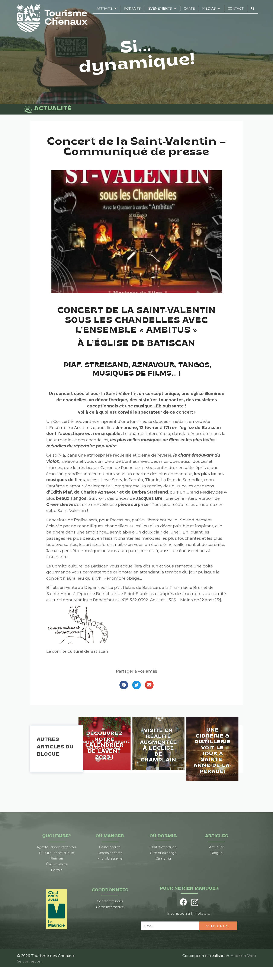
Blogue (216, 853)
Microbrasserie (109, 858)
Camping (163, 858)
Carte (189, 8)
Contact (236, 8)
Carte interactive (110, 907)
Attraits (104, 8)
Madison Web (243, 955)
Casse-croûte (110, 847)
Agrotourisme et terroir (56, 847)
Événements (56, 864)
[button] (123, 685)
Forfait (56, 870)
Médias (209, 8)
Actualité (216, 847)
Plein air (56, 858)
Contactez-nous (110, 901)
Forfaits (132, 8)
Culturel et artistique (56, 853)
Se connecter (29, 961)
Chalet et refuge (163, 847)
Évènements (160, 8)
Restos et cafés (110, 853)
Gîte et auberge (163, 853)
